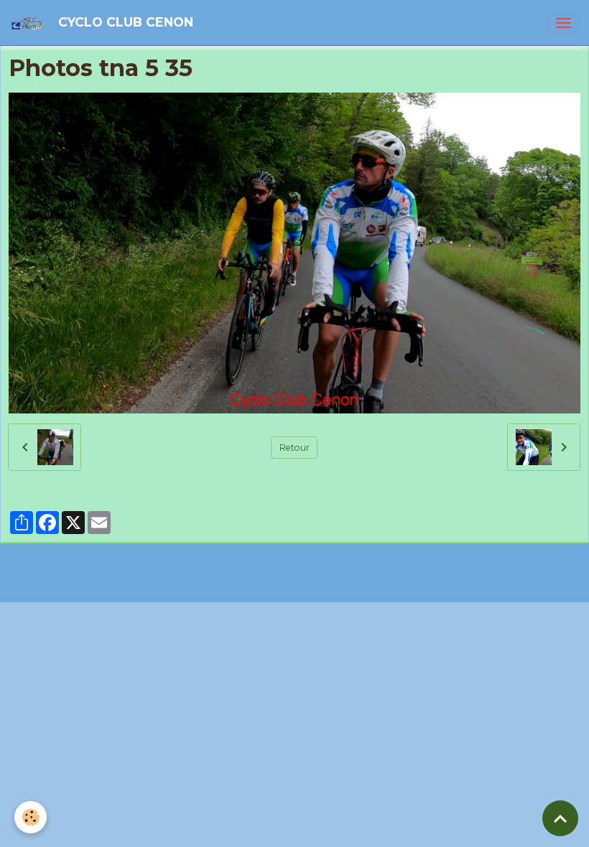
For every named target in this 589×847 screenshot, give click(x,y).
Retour (294, 447)
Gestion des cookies (357, 587)
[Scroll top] (560, 818)
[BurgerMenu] (563, 23)
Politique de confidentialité (247, 587)
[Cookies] (30, 817)
